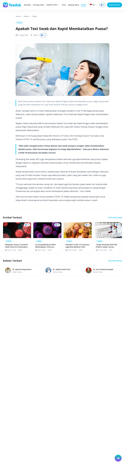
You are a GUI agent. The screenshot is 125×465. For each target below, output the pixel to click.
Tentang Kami (38, 5)
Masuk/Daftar (114, 5)
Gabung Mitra (73, 5)
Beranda (27, 5)
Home (18, 16)
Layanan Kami (51, 5)
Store (64, 5)
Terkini (34, 16)
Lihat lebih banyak (115, 217)
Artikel (83, 5)
